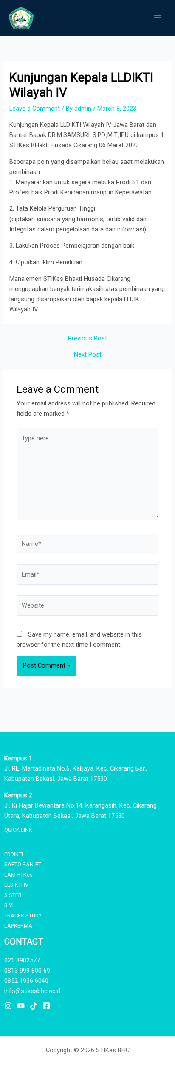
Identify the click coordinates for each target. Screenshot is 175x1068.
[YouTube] (21, 1006)
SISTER (13, 895)
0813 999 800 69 (27, 970)
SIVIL (10, 905)
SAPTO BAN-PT (22, 864)
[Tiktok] (33, 1006)
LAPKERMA (18, 925)
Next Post (88, 354)
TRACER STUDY (23, 915)
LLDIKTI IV (16, 885)
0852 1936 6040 (26, 981)
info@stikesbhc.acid (32, 991)
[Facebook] (46, 1006)
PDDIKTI (13, 854)
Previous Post (87, 338)
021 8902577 (22, 960)
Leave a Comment (34, 108)
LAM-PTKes (18, 874)
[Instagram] (8, 1006)
